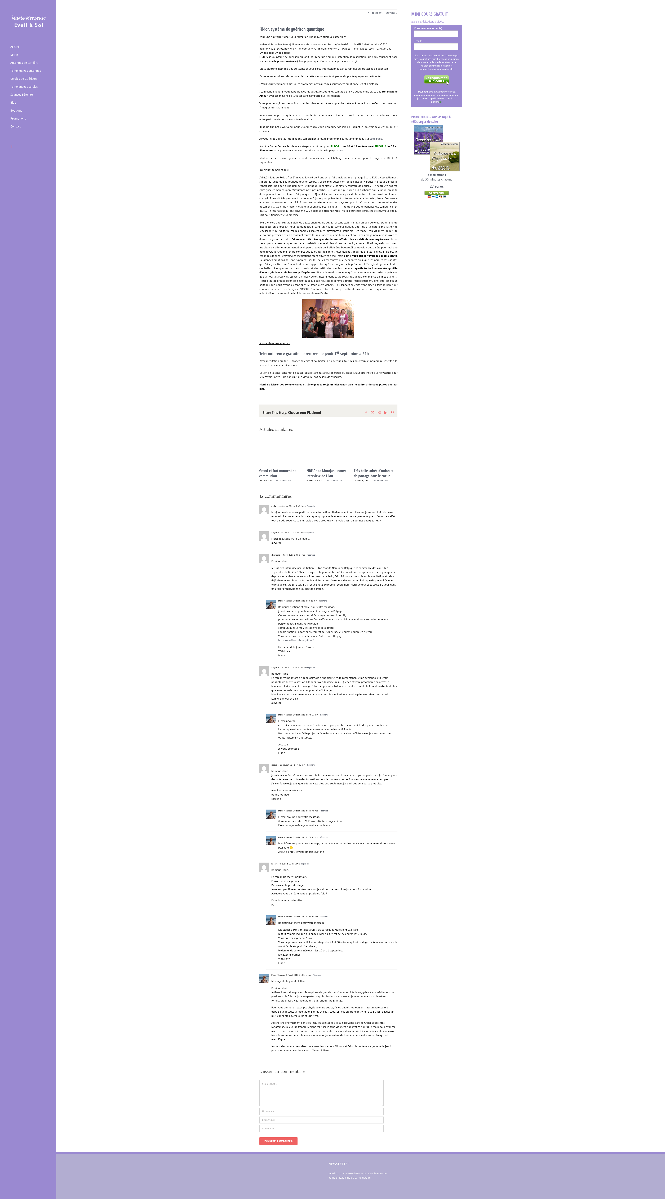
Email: (418, 41)
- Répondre (310, 513)
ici (440, 101)
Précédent (376, 12)
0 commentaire (379, 488)
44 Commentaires (287, 480)
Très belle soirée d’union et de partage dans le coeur (326, 473)
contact (340, 150)
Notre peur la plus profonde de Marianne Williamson (374, 480)
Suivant (390, 12)
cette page (376, 138)
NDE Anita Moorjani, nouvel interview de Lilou (279, 473)
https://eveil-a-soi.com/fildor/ (296, 647)
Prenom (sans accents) (428, 28)
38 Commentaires (333, 480)
